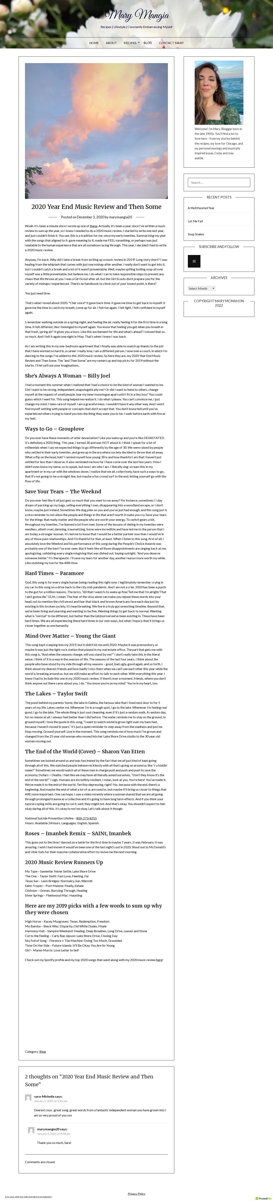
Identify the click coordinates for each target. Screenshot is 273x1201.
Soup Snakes (196, 234)
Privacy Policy (136, 1193)
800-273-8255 (86, 818)
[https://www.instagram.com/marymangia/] (194, 261)
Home (94, 43)
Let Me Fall (195, 221)
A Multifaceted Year (201, 208)
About (111, 43)
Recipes (130, 43)
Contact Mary (171, 43)
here (159, 960)
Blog (148, 43)
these (93, 226)
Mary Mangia (136, 15)
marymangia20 (120, 217)
